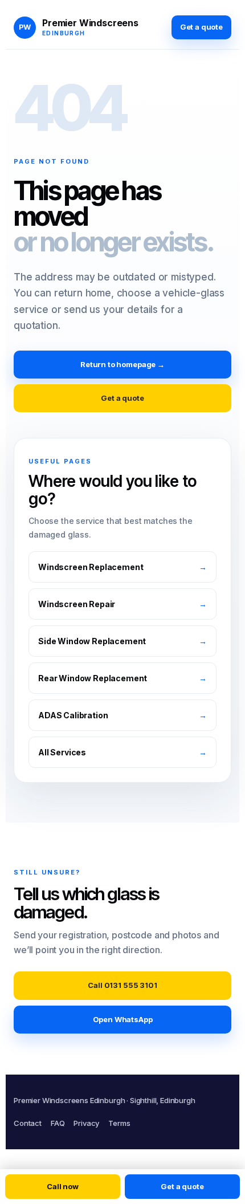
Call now (63, 1186)
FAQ (58, 1123)
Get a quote (201, 26)
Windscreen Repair (122, 604)
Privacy (86, 1123)
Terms (119, 1123)
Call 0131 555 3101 (122, 985)
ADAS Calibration (122, 715)
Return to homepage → (122, 364)
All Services (122, 752)
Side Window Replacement (122, 641)
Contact (28, 1123)
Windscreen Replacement (122, 567)
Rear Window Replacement (122, 678)
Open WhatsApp (123, 1019)
